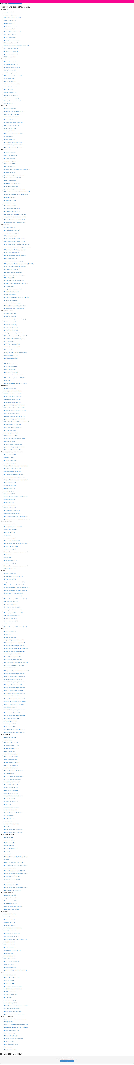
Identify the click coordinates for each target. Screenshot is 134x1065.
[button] (4, 3)
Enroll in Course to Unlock (67, 1061)
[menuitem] (0, 2)
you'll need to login (72, 1059)
